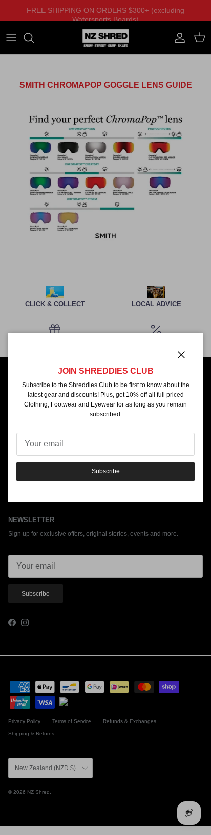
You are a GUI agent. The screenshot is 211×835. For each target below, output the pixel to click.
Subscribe (106, 471)
